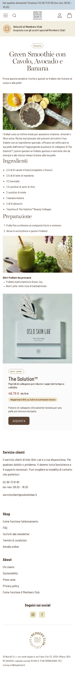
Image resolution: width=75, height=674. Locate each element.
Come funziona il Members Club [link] (21, 592)
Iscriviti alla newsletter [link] (16, 534)
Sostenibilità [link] (10, 573)
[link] (37, 15)
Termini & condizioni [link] (15, 540)
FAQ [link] (5, 528)
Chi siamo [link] (8, 567)
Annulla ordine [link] (11, 546)
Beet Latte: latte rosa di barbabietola (26, 286)
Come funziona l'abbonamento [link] (20, 521)
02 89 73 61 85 (46, 2)
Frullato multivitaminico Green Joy (24, 281)
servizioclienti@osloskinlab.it (20, 495)
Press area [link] (9, 579)
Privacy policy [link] (11, 586)
